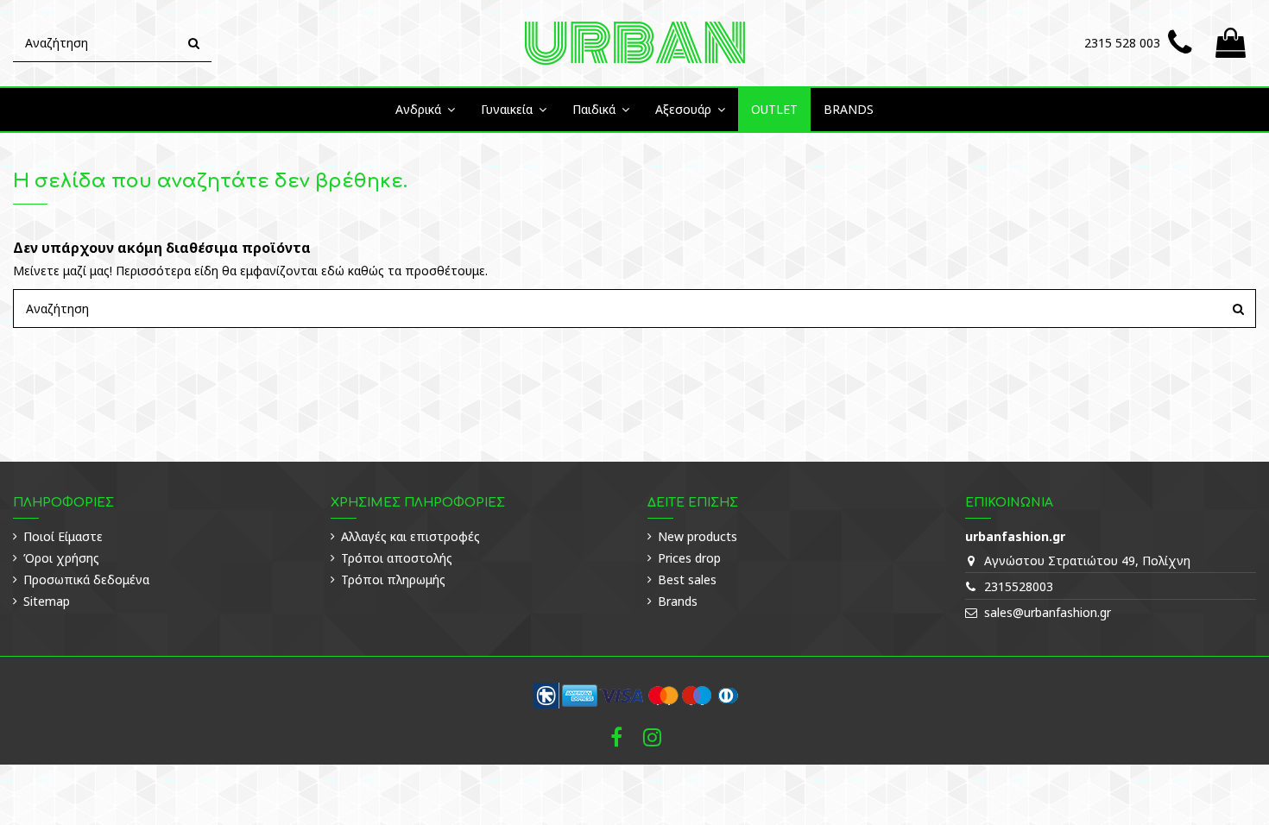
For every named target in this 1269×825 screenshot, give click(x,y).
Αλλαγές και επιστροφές (410, 536)
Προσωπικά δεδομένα (86, 579)
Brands (678, 601)
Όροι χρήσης (61, 558)
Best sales (687, 579)
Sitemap (46, 601)
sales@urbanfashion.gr (1047, 612)
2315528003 (1018, 586)
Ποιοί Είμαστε (63, 536)
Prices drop (689, 558)
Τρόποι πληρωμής (393, 579)
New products (697, 536)
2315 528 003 (1122, 43)
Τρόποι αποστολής (396, 558)
